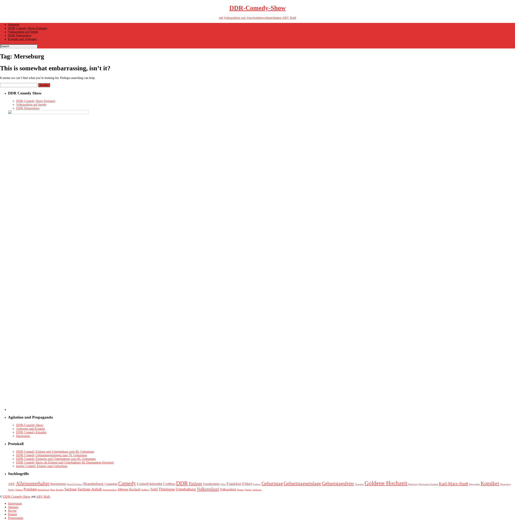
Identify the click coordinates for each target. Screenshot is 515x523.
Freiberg (257, 484)
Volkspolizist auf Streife (23, 32)
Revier (12, 510)
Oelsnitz (19, 490)
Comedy (127, 483)
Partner (12, 514)
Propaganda (15, 518)
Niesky (11, 490)
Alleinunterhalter (32, 483)
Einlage (195, 483)
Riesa (52, 490)
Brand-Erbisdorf (74, 484)
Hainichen (413, 484)
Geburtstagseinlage (302, 483)
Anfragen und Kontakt (30, 428)
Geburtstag (272, 483)
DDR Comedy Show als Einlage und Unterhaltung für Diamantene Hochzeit (65, 462)
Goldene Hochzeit (386, 483)
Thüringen (167, 489)
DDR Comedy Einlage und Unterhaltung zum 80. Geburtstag (55, 451)
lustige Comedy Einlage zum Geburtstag (41, 466)
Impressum (23, 436)
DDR (182, 483)
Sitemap (13, 507)
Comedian (110, 484)
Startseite (14, 24)
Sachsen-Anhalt (90, 489)
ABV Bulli (43, 496)
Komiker (490, 483)
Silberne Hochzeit (129, 489)
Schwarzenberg (110, 490)
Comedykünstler (149, 484)
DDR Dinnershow (20, 35)
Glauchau (359, 484)
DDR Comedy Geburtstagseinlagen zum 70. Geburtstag (51, 455)
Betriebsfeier (58, 484)
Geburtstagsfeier (338, 483)
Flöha (223, 484)
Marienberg (505, 484)
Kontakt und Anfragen (22, 39)
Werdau (248, 490)
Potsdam (30, 489)
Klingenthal (474, 484)
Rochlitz (60, 490)
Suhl (154, 489)
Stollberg (145, 490)
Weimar (240, 490)
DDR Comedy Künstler (31, 432)
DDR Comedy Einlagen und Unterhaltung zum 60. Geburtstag (56, 459)
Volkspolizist (228, 489)
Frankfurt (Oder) (239, 484)
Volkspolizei (208, 488)
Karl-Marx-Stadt (453, 483)
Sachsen (70, 489)
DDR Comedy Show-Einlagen (27, 28)
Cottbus (169, 484)
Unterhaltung (186, 489)
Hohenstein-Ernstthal (428, 484)
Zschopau (257, 490)
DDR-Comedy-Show (29, 425)
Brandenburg (93, 484)
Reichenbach (43, 490)
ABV (11, 484)
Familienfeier (211, 484)
